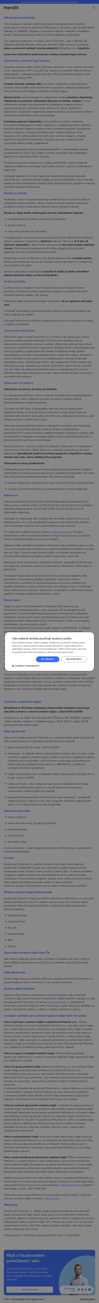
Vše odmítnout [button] (74, 659)
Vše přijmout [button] (48, 659)
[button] (25, 666)
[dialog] (49, 651)
